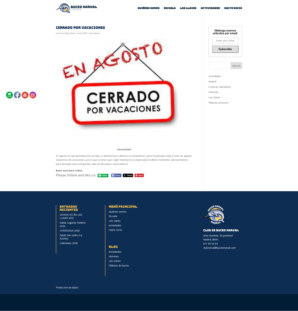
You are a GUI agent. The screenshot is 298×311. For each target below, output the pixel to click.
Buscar (236, 65)
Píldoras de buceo (218, 102)
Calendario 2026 (69, 243)
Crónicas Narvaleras (219, 86)
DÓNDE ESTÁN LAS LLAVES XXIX (71, 216)
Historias (213, 92)
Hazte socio (233, 8)
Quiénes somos (149, 8)
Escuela (170, 8)
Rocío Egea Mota (67, 33)
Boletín (212, 81)
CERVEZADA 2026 (70, 230)
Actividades (210, 8)
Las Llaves (188, 8)
